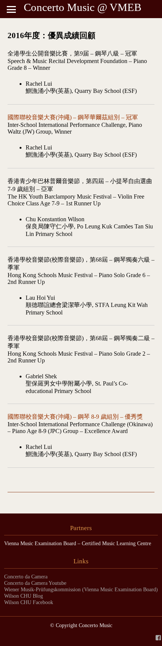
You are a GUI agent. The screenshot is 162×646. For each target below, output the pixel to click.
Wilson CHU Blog (23, 596)
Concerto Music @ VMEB (82, 7)
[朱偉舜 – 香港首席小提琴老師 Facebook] (158, 637)
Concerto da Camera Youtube (35, 583)
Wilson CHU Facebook (28, 602)
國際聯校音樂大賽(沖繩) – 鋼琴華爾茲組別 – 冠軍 (73, 117)
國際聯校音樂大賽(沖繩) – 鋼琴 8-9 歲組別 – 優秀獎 (75, 416)
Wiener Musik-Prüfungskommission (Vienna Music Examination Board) (81, 589)
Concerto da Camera (25, 577)
